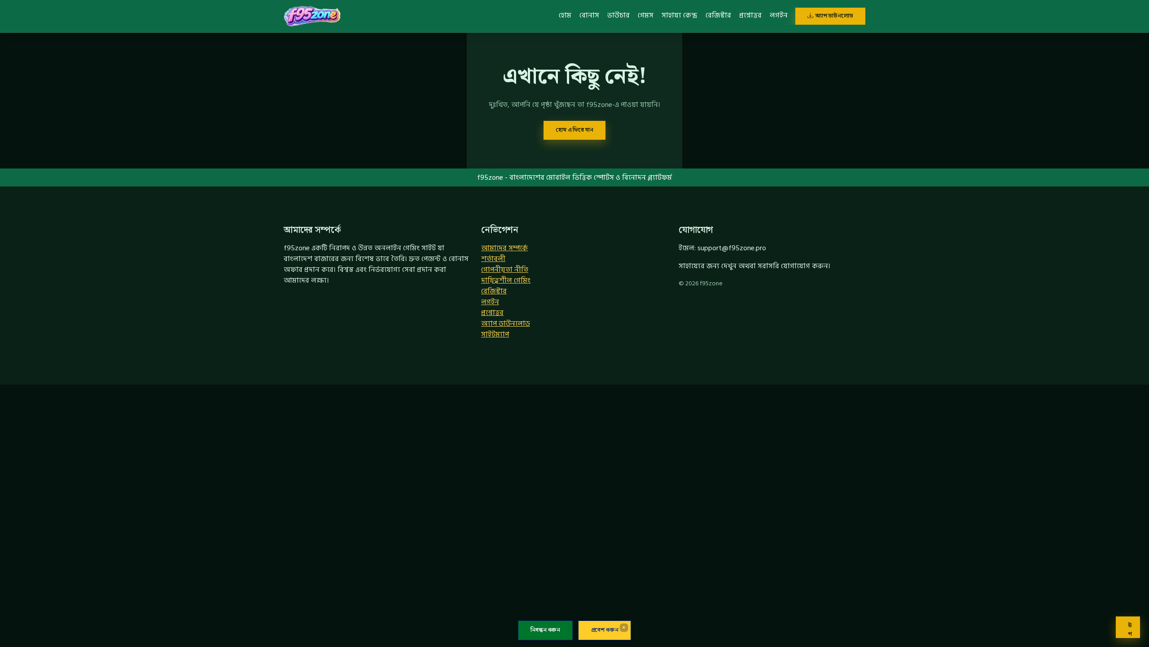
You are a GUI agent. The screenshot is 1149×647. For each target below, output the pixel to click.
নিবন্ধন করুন (545, 630)
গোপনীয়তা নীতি (504, 269)
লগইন (779, 15)
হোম (565, 15)
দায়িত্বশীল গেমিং (506, 280)
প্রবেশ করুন (604, 630)
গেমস (645, 15)
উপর (1130, 629)
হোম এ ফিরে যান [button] (574, 129)
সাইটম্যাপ (495, 334)
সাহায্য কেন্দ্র (679, 15)
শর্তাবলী (493, 259)
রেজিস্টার (718, 15)
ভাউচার (618, 15)
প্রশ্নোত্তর (750, 15)
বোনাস (589, 15)
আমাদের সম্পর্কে (504, 248)
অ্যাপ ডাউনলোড (834, 15)
